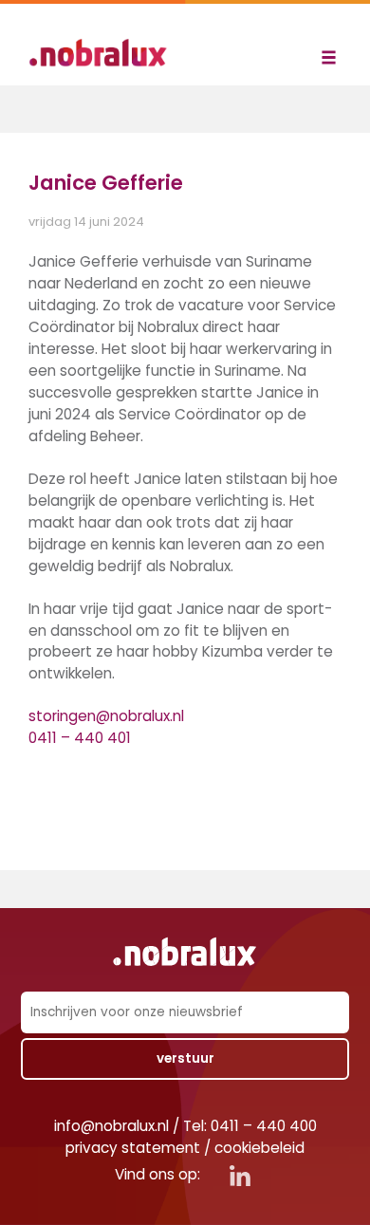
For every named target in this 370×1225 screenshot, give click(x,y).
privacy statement (132, 1148)
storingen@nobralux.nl (106, 716)
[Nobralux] (104, 52)
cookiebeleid (259, 1148)
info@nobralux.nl (111, 1126)
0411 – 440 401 (79, 738)
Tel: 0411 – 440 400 (250, 1126)
